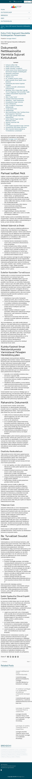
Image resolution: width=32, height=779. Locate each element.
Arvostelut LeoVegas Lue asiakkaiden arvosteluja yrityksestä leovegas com (23, 692)
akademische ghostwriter (7, 767)
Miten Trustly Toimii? (11, 97)
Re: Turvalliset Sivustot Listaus (14, 78)
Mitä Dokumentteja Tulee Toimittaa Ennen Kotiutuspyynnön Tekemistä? (17, 113)
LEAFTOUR (4, 752)
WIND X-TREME (15, 757)
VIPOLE (8, 757)
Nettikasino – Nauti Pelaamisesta (15, 100)
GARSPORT (12, 750)
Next (28, 661)
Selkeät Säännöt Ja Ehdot (12, 66)
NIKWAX (10, 752)
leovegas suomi (13, 139)
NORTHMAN (17, 752)
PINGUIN (3, 754)
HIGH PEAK (23, 750)
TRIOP (3, 757)
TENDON (24, 754)
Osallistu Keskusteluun (12, 75)
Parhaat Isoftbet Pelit (11, 65)
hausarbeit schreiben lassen (8, 766)
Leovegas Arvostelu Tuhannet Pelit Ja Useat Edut (23, 710)
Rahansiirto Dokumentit (12, 73)
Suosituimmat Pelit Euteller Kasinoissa (16, 127)
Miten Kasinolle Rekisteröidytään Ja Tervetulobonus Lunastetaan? (15, 130)
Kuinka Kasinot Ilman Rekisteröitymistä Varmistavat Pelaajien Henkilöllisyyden (16, 71)
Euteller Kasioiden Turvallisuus (14, 68)
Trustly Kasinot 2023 (11, 109)
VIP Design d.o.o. (20, 776)
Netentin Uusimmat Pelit (12, 122)
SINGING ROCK (11, 754)
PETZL (23, 752)
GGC (17, 750)
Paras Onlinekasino (11, 104)
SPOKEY (19, 754)
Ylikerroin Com (10, 77)
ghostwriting (4, 764)
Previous (4, 661)
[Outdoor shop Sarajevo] (16, 6)
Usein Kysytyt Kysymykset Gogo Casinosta (17, 125)
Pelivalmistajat (10, 110)
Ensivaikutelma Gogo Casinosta (14, 102)
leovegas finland (11, 38)
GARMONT (4, 750)
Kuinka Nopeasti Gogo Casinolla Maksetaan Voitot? (14, 119)
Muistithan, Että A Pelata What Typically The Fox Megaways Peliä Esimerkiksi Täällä (17, 91)
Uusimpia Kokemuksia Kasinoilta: (15, 98)
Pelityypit (8, 124)
